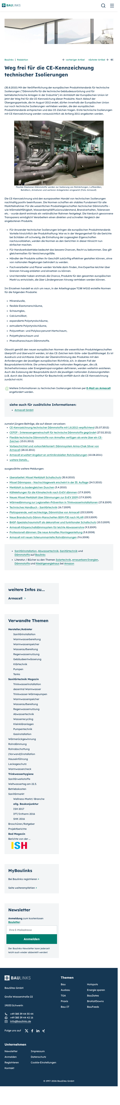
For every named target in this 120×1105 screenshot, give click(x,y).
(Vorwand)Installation (21, 754)
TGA (63, 995)
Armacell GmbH (24, 410)
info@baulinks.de (20, 1021)
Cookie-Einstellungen (43, 1062)
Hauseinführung (18, 759)
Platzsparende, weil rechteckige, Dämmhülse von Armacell (45, 512)
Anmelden (11, 1056)
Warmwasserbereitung (27, 639)
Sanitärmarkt (16, 793)
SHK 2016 (19, 818)
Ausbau (65, 989)
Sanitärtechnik (69, 550)
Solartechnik (63, 559)
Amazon (69, 563)
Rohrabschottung (19, 749)
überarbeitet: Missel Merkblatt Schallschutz (35, 477)
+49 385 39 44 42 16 (21, 1017)
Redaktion (22, 59)
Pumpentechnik (22, 729)
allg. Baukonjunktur (25, 803)
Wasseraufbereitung (25, 649)
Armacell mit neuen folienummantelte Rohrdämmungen (43, 537)
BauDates (93, 995)
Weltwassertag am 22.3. (22, 783)
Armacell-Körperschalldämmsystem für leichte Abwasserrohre (47, 527)
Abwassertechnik (48, 550)
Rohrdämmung (17, 744)
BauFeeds (93, 1006)
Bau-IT (65, 1006)
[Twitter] (27, 1031)
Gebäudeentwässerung (27, 659)
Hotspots (92, 984)
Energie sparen (96, 989)
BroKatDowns (95, 1001)
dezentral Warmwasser (27, 689)
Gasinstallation (22, 734)
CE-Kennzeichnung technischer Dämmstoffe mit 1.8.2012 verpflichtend (52, 427)
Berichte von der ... (19, 838)
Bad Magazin (16, 833)
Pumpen (18, 669)
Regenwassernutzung (26, 654)
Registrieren (12, 1062)
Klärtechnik (20, 664)
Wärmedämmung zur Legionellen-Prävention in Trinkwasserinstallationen (54, 502)
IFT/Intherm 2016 (24, 813)
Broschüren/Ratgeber (21, 823)
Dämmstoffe (22, 554)
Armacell (15, 598)
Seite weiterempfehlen (21, 887)
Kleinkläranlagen (23, 724)
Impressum (38, 1051)
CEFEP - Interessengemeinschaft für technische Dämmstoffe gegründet (53, 432)
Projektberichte (17, 828)
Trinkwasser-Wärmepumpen (30, 694)
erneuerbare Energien (85, 559)
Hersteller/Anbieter (20, 629)
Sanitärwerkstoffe (19, 778)
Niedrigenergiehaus (47, 563)
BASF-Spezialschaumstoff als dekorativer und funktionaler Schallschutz (53, 522)
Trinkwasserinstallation (27, 684)
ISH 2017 (18, 808)
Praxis (64, 1001)
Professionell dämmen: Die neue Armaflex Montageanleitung (46, 532)
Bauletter (14, 922)
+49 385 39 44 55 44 (21, 1013)
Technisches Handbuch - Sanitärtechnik (33, 507)
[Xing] (44, 1031)
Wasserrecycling (23, 719)
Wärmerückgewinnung (22, 739)
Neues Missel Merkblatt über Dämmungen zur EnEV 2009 (44, 497)
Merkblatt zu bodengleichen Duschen (32, 487)
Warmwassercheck (19, 769)
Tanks (16, 674)
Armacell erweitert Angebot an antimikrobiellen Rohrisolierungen (48, 454)
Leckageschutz (17, 764)
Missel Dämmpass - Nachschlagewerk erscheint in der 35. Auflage (49, 482)
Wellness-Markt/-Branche (28, 798)
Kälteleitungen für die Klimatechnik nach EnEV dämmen (43, 492)
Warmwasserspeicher (26, 644)
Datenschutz (38, 1056)
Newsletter (11, 1051)
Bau (63, 984)
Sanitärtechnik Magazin (23, 679)
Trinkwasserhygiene (20, 773)
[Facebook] (33, 1031)
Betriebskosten (17, 788)
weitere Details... (19, 459)
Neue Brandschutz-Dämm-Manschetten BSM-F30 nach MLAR (47, 517)
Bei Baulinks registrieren (22, 879)
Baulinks (9, 59)
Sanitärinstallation (26, 550)
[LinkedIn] (39, 1031)
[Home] (31, 979)
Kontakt (9, 1068)
